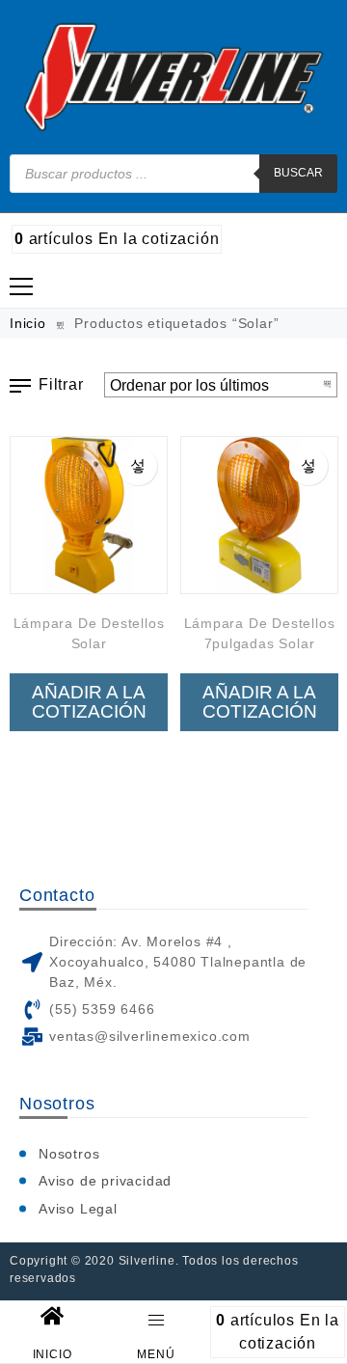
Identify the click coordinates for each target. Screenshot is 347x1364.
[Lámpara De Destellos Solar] (89, 515)
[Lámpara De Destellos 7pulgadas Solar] (259, 515)
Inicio (28, 323)
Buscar (298, 172)
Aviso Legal (78, 1208)
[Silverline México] (174, 77)
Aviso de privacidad (105, 1180)
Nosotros (69, 1153)
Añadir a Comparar (138, 466)
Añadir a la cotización (89, 702)
